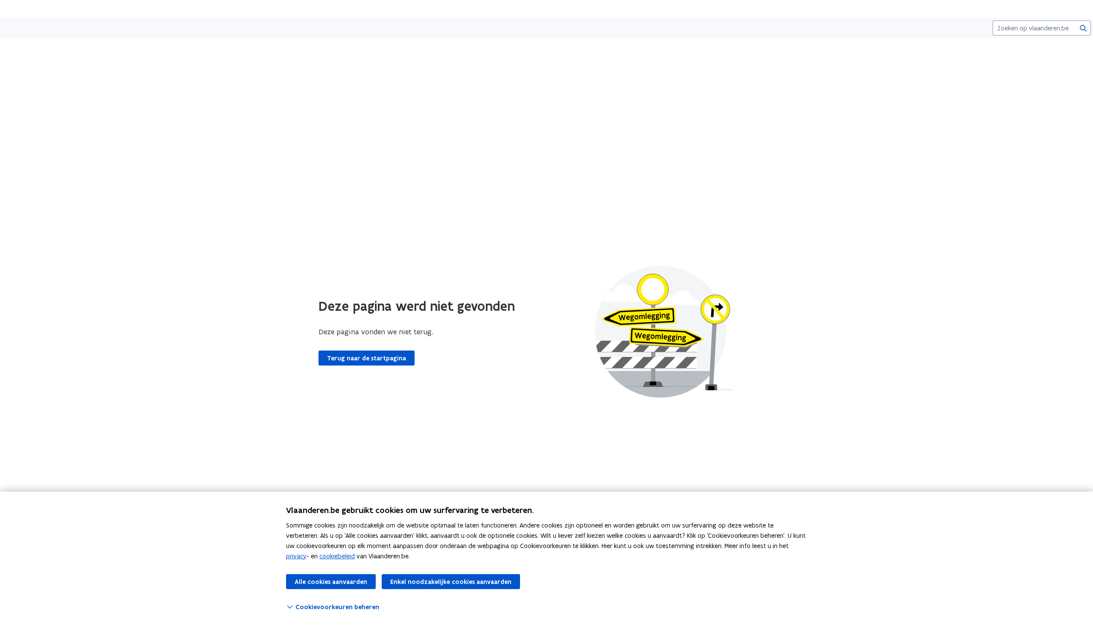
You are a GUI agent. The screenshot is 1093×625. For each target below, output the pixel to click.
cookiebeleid (337, 556)
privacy (296, 556)
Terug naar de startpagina (366, 358)
